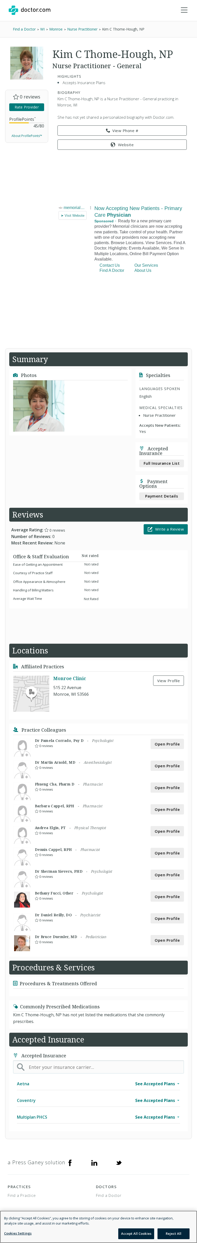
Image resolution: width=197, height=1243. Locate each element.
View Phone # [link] (125, 130)
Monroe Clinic (69, 678)
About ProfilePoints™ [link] (27, 136)
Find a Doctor (109, 1195)
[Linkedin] (94, 1162)
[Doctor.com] (29, 10)
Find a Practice (22, 1195)
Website (126, 144)
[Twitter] (119, 1162)
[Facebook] (70, 1162)
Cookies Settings (18, 1233)
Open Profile (167, 744)
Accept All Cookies (136, 1233)
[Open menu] (184, 10)
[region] (98, 1227)
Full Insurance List (162, 463)
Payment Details (161, 496)
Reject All (173, 1233)
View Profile (168, 680)
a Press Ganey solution (36, 1162)
